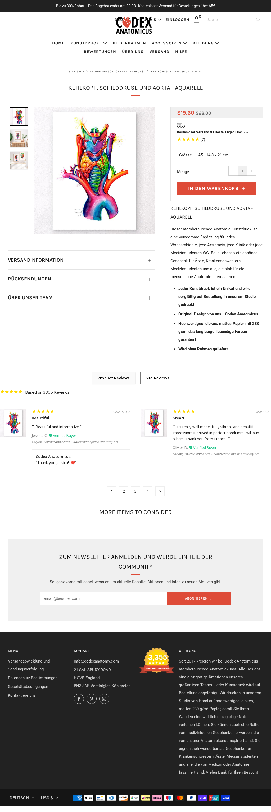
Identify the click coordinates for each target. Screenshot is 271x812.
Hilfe (181, 51)
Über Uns (133, 51)
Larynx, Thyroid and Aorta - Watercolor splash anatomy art (75, 441)
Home (58, 43)
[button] (19, 116)
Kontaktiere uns (22, 695)
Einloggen (177, 19)
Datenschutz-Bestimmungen (32, 677)
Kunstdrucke (86, 43)
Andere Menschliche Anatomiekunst (117, 71)
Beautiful (40, 417)
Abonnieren (196, 598)
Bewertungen (100, 51)
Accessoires (167, 43)
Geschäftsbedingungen (28, 686)
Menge (183, 171)
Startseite (76, 71)
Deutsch (19, 798)
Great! (178, 417)
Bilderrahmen (129, 43)
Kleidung (203, 43)
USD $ (47, 798)
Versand (159, 51)
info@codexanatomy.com (96, 661)
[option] (94, 170)
